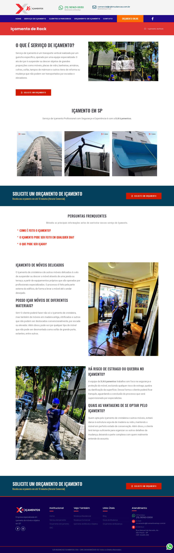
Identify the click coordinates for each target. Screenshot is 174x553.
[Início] (145, 29)
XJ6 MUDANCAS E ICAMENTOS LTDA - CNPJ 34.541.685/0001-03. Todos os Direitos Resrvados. (87, 550)
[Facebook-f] (18, 529)
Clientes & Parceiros (60, 19)
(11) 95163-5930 (74, 7)
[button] (123, 61)
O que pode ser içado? (33, 244)
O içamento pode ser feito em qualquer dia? (46, 237)
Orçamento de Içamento (87, 19)
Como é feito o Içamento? (35, 230)
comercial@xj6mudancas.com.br (114, 6)
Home (18, 19)
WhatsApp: (140, 515)
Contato (108, 19)
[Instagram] (23, 529)
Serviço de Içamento (35, 19)
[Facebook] (152, 18)
